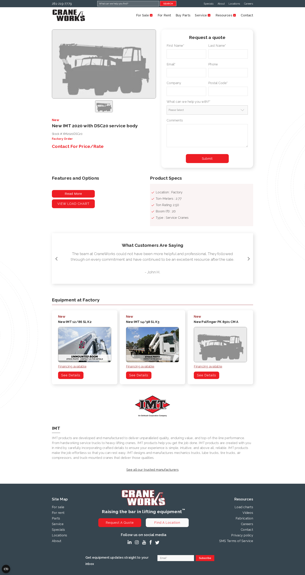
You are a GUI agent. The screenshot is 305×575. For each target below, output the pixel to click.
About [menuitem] (221, 3)
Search (168, 3)
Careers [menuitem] (248, 3)
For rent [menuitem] (58, 513)
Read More (73, 193)
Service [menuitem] (58, 524)
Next (248, 258)
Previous (56, 258)
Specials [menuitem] (209, 3)
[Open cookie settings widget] (6, 569)
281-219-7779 (62, 3)
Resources (224, 15)
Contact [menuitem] (247, 529)
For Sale (142, 15)
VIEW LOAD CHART (73, 204)
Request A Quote (120, 522)
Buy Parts (183, 15)
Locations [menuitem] (234, 3)
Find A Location (167, 522)
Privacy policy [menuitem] (242, 535)
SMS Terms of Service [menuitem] (236, 541)
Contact (247, 15)
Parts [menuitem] (56, 518)
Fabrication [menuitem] (244, 518)
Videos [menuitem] (248, 513)
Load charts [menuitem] (244, 507)
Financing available (72, 366)
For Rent (164, 15)
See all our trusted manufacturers (152, 470)
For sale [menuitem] (58, 507)
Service (201, 15)
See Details (70, 375)
